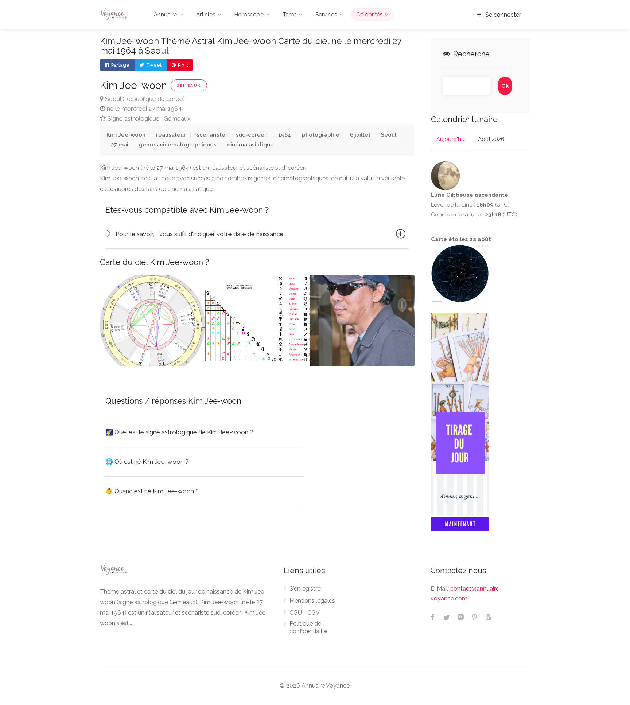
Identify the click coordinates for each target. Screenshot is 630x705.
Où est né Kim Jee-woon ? (146, 461)
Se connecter (502, 14)
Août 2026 (491, 139)
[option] (152, 320)
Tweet (153, 65)
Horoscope (249, 14)
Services (326, 14)
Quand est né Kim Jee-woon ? (152, 491)
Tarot (289, 14)
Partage (119, 65)
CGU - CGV (304, 612)
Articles (205, 14)
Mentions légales (312, 600)
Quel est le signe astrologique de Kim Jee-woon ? (179, 432)
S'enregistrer (305, 588)
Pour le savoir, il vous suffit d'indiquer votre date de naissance (199, 234)
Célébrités (369, 14)
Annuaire (165, 14)
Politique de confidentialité (308, 627)
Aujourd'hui (451, 139)
